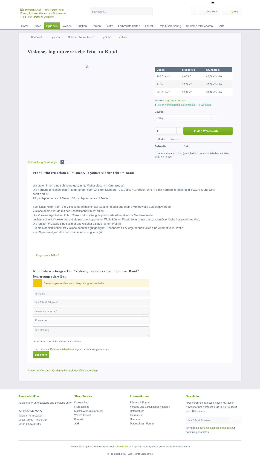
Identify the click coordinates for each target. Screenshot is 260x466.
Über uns (135, 419)
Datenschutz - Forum (142, 423)
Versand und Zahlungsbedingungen (150, 406)
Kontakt (78, 419)
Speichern (41, 354)
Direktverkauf (81, 402)
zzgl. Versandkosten (175, 100)
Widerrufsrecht (82, 415)
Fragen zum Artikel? (47, 255)
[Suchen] (149, 11)
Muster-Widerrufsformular (88, 411)
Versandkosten (122, 446)
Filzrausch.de (81, 406)
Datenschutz (137, 411)
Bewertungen (53, 162)
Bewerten (174, 139)
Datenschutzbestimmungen (65, 349)
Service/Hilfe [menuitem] (232, 3)
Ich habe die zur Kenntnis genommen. (73, 349)
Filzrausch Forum (140, 402)
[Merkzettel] (194, 11)
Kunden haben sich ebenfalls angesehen (75, 370)
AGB (76, 423)
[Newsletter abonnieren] (235, 420)
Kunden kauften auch (39, 370)
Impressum (136, 415)
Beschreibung (35, 162)
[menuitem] (121, 13)
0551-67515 (32, 411)
